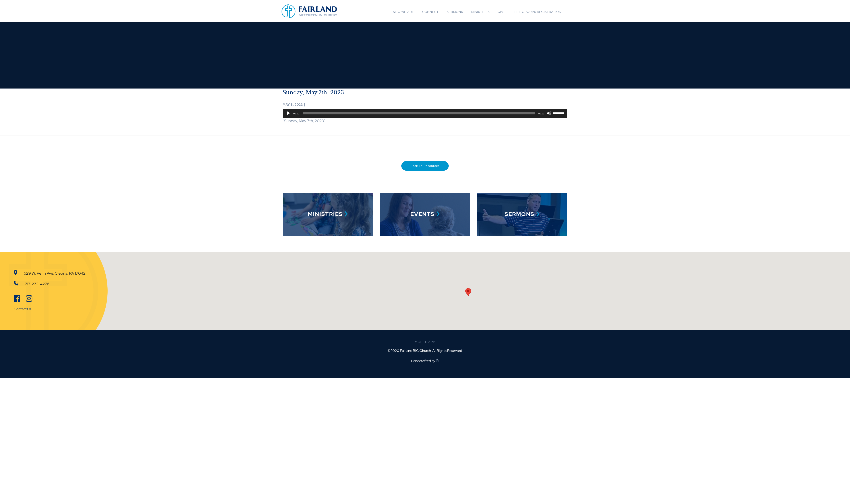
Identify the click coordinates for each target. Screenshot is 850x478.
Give (502, 12)
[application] (425, 113)
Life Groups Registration (537, 12)
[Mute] (549, 113)
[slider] (559, 113)
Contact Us (22, 309)
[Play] (288, 113)
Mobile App (425, 342)
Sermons (455, 12)
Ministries (480, 12)
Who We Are (403, 12)
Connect (430, 12)
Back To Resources (425, 166)
